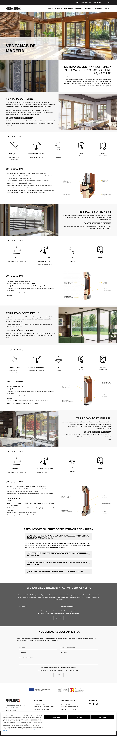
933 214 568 (97, 2)
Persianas (87, 8)
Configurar (102, 717)
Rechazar (79, 717)
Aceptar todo (55, 717)
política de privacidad (72, 613)
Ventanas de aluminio (42, 710)
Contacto (107, 8)
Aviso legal (65, 704)
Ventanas (68, 8)
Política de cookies (68, 710)
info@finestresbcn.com (84, 2)
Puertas (78, 8)
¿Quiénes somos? (54, 8)
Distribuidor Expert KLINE (43, 707)
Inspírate (98, 8)
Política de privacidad (69, 707)
